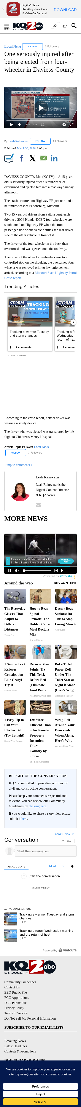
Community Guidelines (20, 982)
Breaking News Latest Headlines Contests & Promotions (20, 1046)
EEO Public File (15, 992)
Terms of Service (15, 1013)
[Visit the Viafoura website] (67, 950)
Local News (41, 447)
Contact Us (12, 987)
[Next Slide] (73, 322)
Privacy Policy (14, 1008)
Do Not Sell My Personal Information (30, 1018)
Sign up (69, 834)
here (24, 819)
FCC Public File (15, 1003)
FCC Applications (16, 997)
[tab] (16, 866)
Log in (59, 834)
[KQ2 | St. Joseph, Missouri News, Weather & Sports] (30, 25)
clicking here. (38, 806)
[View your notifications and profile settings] (72, 866)
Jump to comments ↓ (18, 465)
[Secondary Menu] (10, 25)
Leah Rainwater (18, 141)
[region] (40, 893)
